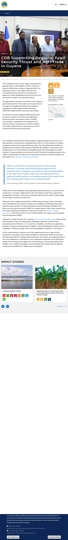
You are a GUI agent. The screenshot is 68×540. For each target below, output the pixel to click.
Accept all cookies (54, 537)
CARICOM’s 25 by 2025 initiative (26, 157)
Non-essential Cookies (16, 531)
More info (26, 522)
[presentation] (3, 306)
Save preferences (13, 537)
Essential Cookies (14, 526)
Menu (62, 4)
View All (61, 306)
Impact (7, 13)
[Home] (4, 4)
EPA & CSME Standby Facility (45, 219)
